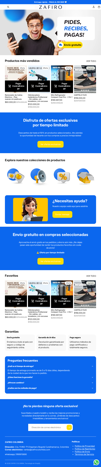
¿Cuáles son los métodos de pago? (22, 388)
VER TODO (91, 61)
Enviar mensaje (62, 214)
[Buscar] (8, 7)
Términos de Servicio (84, 454)
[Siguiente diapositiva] (24, 79)
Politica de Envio (82, 451)
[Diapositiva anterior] (7, 79)
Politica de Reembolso (85, 449)
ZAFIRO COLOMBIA (17, 463)
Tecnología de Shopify (32, 463)
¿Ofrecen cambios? (16, 382)
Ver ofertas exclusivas (50, 144)
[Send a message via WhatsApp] (96, 462)
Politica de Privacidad (85, 446)
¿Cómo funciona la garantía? (20, 377)
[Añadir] (23, 89)
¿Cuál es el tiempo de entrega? (21, 366)
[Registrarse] (69, 427)
